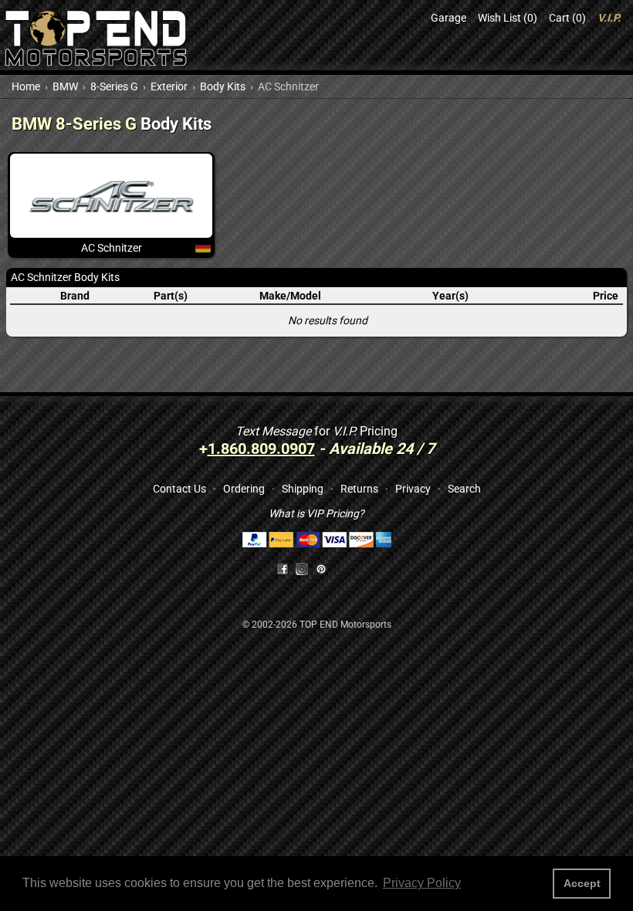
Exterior (169, 86)
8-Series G (114, 86)
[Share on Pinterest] (321, 568)
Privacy (413, 489)
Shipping (302, 489)
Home (26, 86)
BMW (65, 86)
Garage (448, 18)
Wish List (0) (507, 18)
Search (464, 489)
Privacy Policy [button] (422, 882)
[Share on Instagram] (305, 568)
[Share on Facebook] (282, 568)
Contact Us (179, 489)
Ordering (244, 489)
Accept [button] (582, 883)
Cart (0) (567, 18)
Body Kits (222, 86)
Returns (359, 489)
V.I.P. (609, 18)
